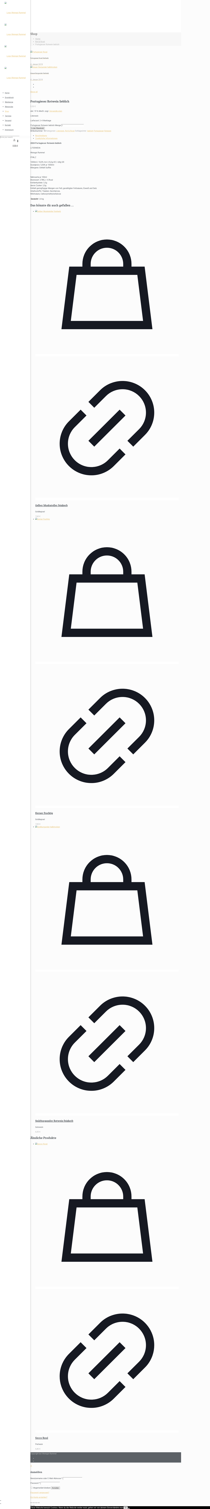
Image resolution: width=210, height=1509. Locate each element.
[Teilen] (36, 1502)
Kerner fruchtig (44, 813)
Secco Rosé (41, 1437)
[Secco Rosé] (41, 1144)
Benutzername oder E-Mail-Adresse (46, 1478)
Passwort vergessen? (39, 1492)
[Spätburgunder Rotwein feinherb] (47, 827)
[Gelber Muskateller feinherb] (48, 211)
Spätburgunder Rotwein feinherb (54, 1120)
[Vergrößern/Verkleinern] (31, 1502)
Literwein (60, 131)
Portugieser (99, 131)
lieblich (90, 131)
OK (125, 1508)
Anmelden (55, 1488)
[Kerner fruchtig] (42, 519)
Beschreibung (41, 135)
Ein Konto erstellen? (38, 1497)
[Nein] (129, 1508)
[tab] (107, 135)
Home (37, 39)
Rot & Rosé (40, 41)
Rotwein (107, 131)
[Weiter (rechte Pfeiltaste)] (34, 1505)
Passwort (35, 1483)
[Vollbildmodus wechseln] (34, 1502)
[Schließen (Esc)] (39, 1502)
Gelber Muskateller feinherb (51, 505)
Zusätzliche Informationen (46, 138)
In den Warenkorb (37, 128)
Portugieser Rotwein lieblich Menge (45, 125)
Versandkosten (55, 111)
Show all (34, 92)
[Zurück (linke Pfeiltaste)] (31, 1505)
